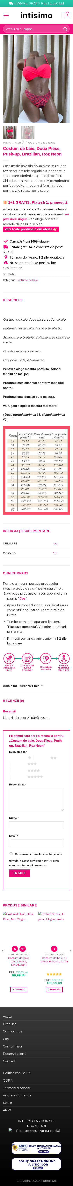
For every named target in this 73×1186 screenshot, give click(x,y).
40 (54, 553)
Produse (9, 1024)
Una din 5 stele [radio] (17, 757)
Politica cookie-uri (17, 1073)
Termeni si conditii (17, 1088)
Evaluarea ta (18, 751)
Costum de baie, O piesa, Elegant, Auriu (54, 959)
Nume (13, 817)
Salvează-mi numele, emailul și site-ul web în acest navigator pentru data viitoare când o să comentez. (35, 860)
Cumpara (18, 989)
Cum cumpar (13, 1031)
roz (55, 543)
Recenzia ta (17, 784)
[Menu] (6, 15)
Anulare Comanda (17, 1095)
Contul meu (12, 1046)
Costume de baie (41, 142)
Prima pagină (13, 142)
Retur (7, 1103)
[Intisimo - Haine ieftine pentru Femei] (36, 15)
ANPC (7, 1110)
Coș (6, 1039)
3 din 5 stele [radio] (18, 763)
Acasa (7, 1016)
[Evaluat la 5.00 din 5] (54, 974)
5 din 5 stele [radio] (18, 776)
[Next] (63, 79)
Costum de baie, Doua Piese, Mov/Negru (19, 961)
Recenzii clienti (14, 1054)
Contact (9, 1061)
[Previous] (9, 79)
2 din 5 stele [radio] (41, 757)
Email (13, 835)
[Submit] (65, 29)
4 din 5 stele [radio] (18, 770)
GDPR (8, 1080)
